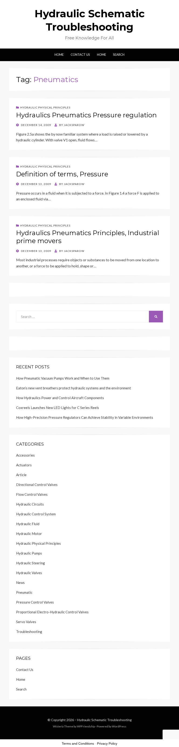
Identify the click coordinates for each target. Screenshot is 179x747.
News (20, 582)
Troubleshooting (29, 631)
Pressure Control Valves (35, 602)
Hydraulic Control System (36, 514)
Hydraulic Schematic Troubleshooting (104, 720)
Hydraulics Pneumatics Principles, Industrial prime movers (87, 237)
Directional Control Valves (37, 484)
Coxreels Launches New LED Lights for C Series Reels (57, 407)
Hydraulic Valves (29, 573)
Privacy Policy (107, 743)
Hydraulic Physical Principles (45, 107)
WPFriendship (86, 726)
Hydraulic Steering (30, 563)
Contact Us (80, 54)
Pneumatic (24, 592)
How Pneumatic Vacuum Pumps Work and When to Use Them (62, 378)
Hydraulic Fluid (27, 524)
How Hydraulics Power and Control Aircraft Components (60, 398)
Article (21, 475)
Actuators (24, 465)
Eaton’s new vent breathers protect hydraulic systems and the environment (73, 388)
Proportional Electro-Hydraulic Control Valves (52, 612)
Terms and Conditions (78, 743)
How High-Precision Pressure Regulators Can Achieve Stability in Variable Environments (84, 417)
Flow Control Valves (32, 494)
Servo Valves (26, 622)
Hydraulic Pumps (29, 553)
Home (59, 54)
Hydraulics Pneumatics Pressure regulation (86, 115)
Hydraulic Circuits (30, 504)
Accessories (25, 455)
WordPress (119, 726)
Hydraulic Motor (29, 533)
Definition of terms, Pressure (62, 174)
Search (118, 54)
